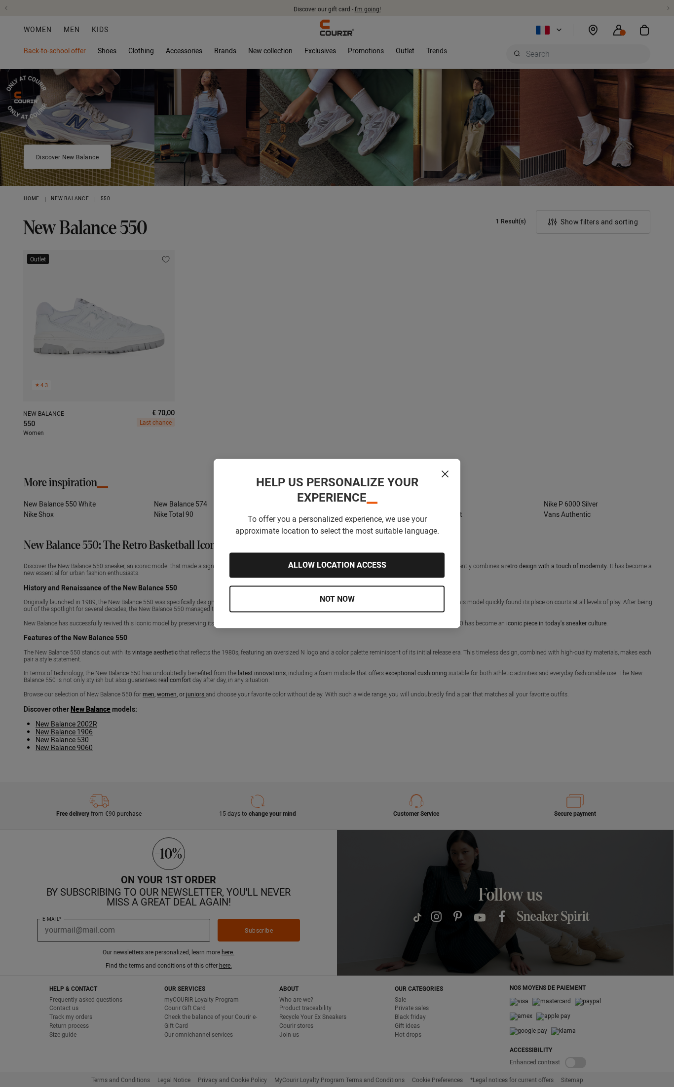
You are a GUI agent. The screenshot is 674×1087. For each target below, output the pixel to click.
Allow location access (337, 565)
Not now (337, 598)
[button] (445, 474)
